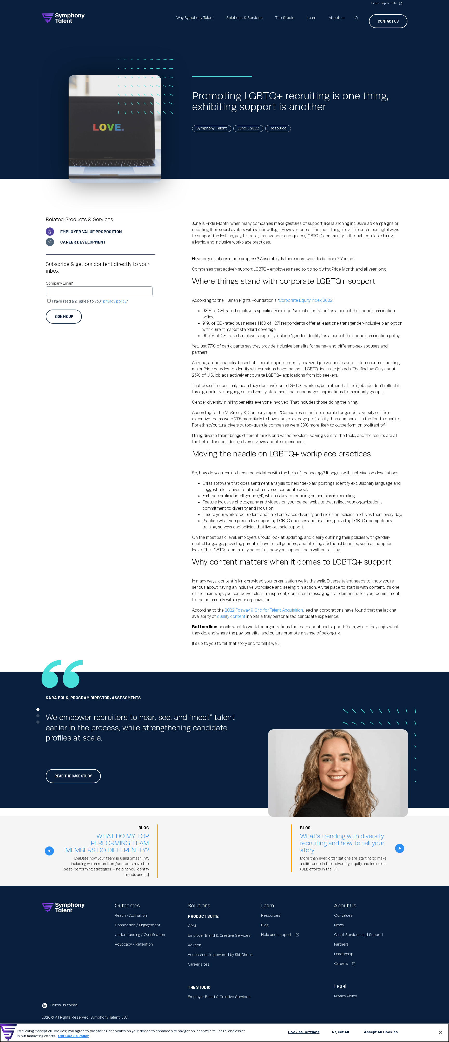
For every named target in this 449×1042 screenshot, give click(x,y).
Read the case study (73, 776)
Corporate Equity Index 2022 (305, 300)
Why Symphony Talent (195, 18)
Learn (311, 18)
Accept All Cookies (381, 1032)
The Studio (284, 18)
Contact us (388, 21)
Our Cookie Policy (73, 1036)
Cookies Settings (303, 1032)
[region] (224, 1033)
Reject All (340, 1032)
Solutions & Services (244, 18)
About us (337, 18)
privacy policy (114, 301)
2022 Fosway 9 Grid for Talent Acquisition (264, 610)
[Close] (440, 1032)
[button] (37, 709)
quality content (231, 616)
